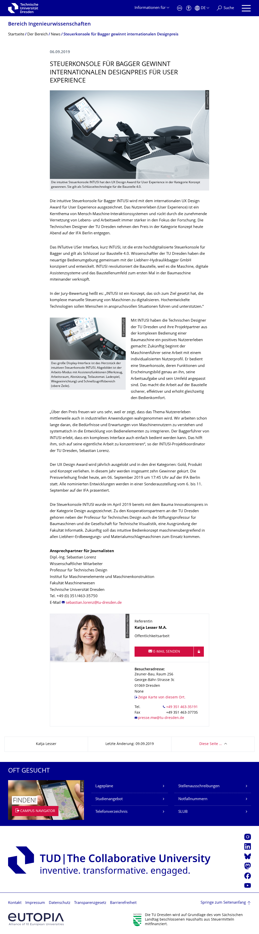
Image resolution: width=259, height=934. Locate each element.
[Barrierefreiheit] (188, 8)
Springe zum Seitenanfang (223, 903)
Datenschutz (59, 903)
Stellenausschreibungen (199, 786)
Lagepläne (104, 786)
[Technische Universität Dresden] (23, 8)
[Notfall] (179, 8)
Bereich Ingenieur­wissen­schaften (49, 24)
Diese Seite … (210, 744)
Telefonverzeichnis (111, 812)
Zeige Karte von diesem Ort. (161, 697)
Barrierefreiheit (123, 903)
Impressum (35, 903)
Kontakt (14, 903)
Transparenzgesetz (90, 903)
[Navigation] (246, 8)
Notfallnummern (192, 799)
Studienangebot (109, 799)
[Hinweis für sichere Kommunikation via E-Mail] (199, 652)
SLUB (183, 812)
